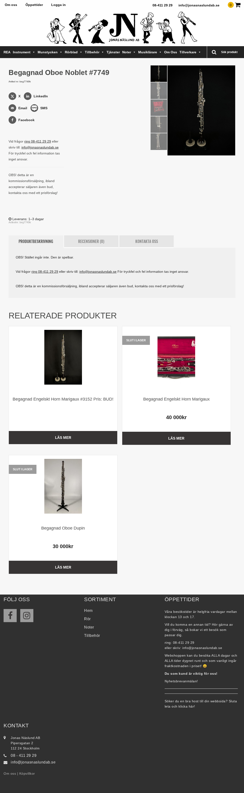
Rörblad (71, 52)
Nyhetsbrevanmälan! (181, 681)
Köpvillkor (27, 773)
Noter (126, 52)
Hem (88, 611)
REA (7, 52)
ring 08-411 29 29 (37, 141)
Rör (87, 619)
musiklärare (147, 52)
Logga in (58, 5)
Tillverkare (187, 52)
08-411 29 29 (162, 5)
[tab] (36, 241)
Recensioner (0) (91, 241)
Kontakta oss (146, 241)
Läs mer (63, 438)
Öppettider (34, 5)
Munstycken (48, 52)
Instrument (21, 52)
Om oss (11, 5)
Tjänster (113, 52)
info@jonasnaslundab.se (198, 5)
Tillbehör (92, 52)
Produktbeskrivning (36, 241)
